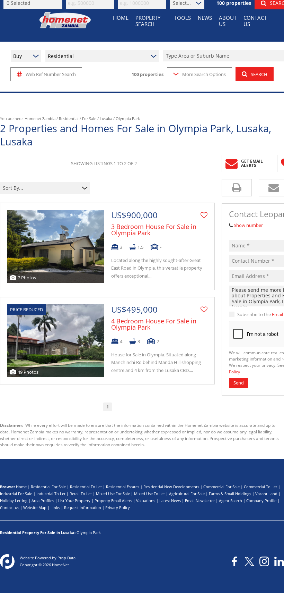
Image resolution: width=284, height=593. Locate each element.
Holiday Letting (13, 500)
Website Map (34, 507)
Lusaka (106, 118)
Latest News (170, 500)
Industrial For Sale (16, 493)
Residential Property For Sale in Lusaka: (38, 532)
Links (55, 507)
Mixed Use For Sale (113, 493)
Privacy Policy (117, 507)
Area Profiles (43, 500)
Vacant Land (266, 493)
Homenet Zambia (40, 118)
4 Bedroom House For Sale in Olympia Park (153, 324)
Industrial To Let (50, 493)
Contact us (9, 507)
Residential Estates (122, 486)
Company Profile (261, 500)
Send (238, 383)
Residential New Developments (171, 486)
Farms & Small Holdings (230, 493)
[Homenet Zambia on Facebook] (234, 561)
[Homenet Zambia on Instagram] (264, 561)
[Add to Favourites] (204, 215)
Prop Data (66, 557)
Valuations (145, 500)
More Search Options (204, 74)
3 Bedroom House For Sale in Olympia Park (153, 229)
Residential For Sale (48, 486)
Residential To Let (86, 486)
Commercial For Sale (221, 486)
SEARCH (259, 74)
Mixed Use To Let (149, 493)
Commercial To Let (260, 486)
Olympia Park (89, 532)
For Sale (89, 118)
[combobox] (40, 188)
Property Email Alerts (113, 500)
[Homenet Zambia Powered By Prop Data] (7, 561)
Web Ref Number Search (51, 74)
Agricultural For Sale (187, 493)
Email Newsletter (200, 500)
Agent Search (230, 500)
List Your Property (74, 500)
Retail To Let (81, 493)
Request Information (82, 507)
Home (21, 486)
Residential (69, 118)
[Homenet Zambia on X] (249, 561)
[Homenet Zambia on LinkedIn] (279, 561)
